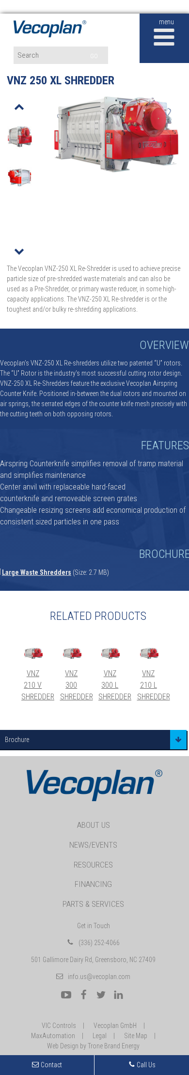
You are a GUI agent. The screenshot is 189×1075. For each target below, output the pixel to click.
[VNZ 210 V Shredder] (33, 653)
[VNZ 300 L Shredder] (110, 653)
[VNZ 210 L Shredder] (149, 653)
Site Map (135, 1036)
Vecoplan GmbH (115, 1025)
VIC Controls (59, 1025)
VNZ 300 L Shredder (114, 685)
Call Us (145, 1065)
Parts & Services (93, 904)
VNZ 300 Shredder (76, 685)
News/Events (93, 845)
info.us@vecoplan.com (99, 976)
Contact (51, 1065)
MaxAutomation (53, 1036)
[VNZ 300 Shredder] (72, 653)
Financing (93, 884)
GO (94, 56)
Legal (100, 1036)
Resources (93, 864)
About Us (93, 825)
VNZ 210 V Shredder (37, 685)
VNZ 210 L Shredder (153, 685)
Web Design (63, 1046)
